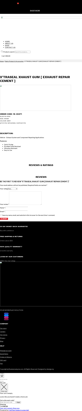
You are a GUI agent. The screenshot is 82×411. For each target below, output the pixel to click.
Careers (2, 331)
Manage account (6, 351)
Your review (4, 204)
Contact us (10, 47)
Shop (7, 45)
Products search (8, 52)
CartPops (19, 410)
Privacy (2, 338)
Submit (4, 219)
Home (7, 41)
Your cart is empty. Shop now (10, 408)
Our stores (3, 335)
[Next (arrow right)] (3, 381)
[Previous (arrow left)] (1, 381)
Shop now (35, 10)
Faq (1, 363)
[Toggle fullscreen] (4, 379)
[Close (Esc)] (1, 379)
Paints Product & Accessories (14, 61)
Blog (1, 341)
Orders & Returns (6, 357)
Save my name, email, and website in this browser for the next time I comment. (28, 215)
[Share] (3, 379)
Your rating (4, 189)
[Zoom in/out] (6, 379)
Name (2, 208)
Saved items (4, 354)
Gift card (3, 360)
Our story (3, 328)
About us (9, 43)
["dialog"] (41, 396)
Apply (18, 402)
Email (2, 211)
